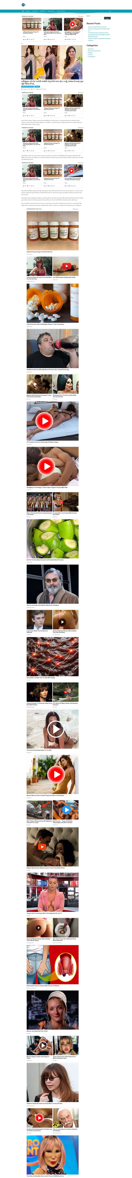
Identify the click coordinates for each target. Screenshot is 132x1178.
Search (88, 15)
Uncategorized (91, 56)
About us (28, 11)
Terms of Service (61, 11)
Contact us (35, 11)
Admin (34, 89)
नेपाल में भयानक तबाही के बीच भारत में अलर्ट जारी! (97, 27)
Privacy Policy (51, 11)
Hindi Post (90, 54)
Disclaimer (42, 11)
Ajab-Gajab (90, 49)
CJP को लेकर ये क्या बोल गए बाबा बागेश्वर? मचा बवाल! (98, 32)
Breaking (37, 86)
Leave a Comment (42, 89)
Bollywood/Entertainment (27, 86)
